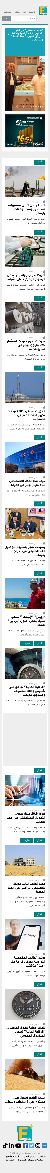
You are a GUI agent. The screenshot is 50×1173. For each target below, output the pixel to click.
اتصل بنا (10, 1160)
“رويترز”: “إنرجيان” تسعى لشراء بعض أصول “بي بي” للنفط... (26, 621)
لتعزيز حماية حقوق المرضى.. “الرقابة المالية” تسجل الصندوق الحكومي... (25, 1032)
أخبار (24, 12)
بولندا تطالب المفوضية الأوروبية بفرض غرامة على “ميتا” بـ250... (27, 962)
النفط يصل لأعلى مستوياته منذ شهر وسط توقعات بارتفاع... (26, 209)
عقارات (27, 644)
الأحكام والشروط (11, 1156)
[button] (23, 107)
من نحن (42, 1156)
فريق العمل (29, 1156)
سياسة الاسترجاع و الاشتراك (30, 1160)
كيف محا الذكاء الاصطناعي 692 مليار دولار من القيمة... (26, 483)
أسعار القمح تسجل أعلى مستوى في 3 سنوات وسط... (25, 1100)
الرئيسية (32, 12)
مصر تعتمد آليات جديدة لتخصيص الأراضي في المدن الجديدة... (26, 888)
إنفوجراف (7, 12)
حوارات (17, 12)
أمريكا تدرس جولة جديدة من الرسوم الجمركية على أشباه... (25, 277)
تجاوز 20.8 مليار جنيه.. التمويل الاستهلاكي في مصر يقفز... (25, 818)
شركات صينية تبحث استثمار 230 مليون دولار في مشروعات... (26, 345)
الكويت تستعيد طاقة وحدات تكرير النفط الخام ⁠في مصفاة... (26, 415)
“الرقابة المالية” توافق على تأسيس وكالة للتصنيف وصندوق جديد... (27, 691)
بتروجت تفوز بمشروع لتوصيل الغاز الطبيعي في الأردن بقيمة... (25, 551)
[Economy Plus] (43, 11)
